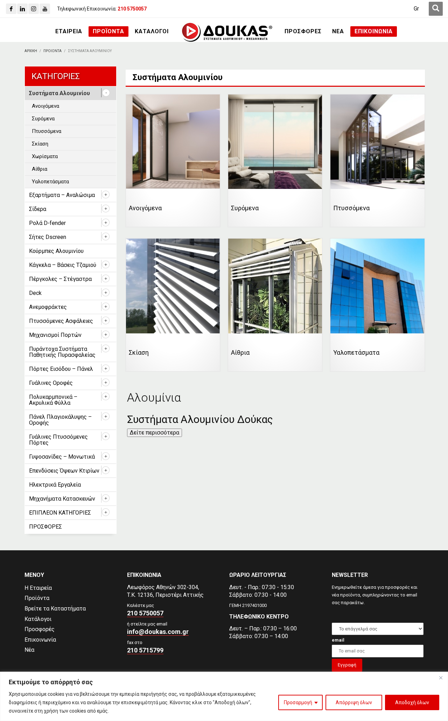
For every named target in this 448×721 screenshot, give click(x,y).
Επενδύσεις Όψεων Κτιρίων (64, 470)
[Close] (440, 677)
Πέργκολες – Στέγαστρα (60, 279)
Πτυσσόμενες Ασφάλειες (61, 321)
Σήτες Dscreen (47, 237)
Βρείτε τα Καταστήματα (55, 608)
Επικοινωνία (40, 639)
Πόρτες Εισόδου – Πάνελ (61, 369)
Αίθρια (39, 169)
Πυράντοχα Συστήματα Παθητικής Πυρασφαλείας (62, 352)
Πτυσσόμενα (46, 131)
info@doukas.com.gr (158, 631)
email (338, 640)
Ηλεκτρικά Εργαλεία (55, 484)
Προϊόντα (36, 598)
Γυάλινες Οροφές (51, 383)
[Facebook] (11, 8)
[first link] (436, 9)
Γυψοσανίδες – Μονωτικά (62, 456)
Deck (35, 293)
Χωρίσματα (45, 156)
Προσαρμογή (298, 702)
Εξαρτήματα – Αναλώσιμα (62, 195)
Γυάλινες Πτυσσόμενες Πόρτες (58, 439)
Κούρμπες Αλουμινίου (56, 251)
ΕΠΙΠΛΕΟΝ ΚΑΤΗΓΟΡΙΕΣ (60, 512)
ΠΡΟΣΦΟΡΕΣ (45, 526)
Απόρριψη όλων (354, 702)
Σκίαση (40, 144)
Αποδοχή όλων (412, 702)
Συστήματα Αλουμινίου (59, 93)
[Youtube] (45, 8)
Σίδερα (37, 209)
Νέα (29, 649)
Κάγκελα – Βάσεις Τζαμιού (62, 265)
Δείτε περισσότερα (154, 432)
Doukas (10, 544)
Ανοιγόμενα (45, 106)
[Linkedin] (22, 8)
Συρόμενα (43, 118)
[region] (224, 696)
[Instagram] (33, 8)
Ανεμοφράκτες (48, 307)
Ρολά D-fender (47, 223)
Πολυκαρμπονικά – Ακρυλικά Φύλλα (53, 400)
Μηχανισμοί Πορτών (55, 335)
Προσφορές (39, 629)
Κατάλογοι (37, 619)
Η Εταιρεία (38, 588)
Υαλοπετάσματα (50, 181)
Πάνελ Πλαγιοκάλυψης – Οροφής (60, 419)
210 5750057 (145, 613)
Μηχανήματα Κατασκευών (62, 498)
